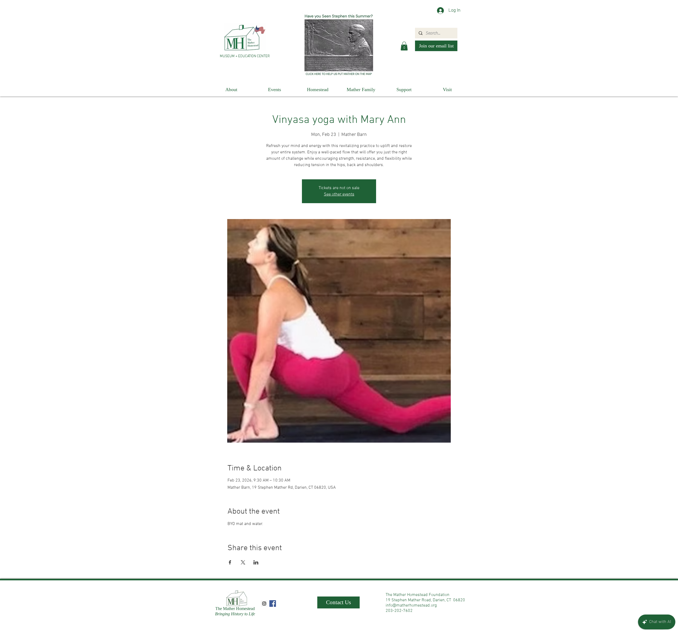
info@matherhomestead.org (411, 605)
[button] (404, 46)
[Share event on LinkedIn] (255, 562)
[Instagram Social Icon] (264, 603)
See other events (339, 194)
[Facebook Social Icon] (272, 603)
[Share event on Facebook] (230, 562)
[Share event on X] (243, 562)
